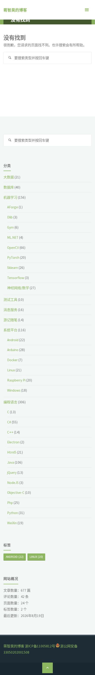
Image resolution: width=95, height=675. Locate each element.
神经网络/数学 (18, 288)
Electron (13, 442)
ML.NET (12, 237)
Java (10, 462)
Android (12, 340)
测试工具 (10, 299)
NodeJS (13, 482)
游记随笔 (10, 320)
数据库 (8, 187)
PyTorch (13, 257)
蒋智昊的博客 (15, 10)
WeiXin (12, 523)
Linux (11, 370)
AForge (12, 207)
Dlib (10, 217)
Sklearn (12, 267)
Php (10, 502)
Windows (14, 390)
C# (9, 422)
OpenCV (13, 247)
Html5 (11, 452)
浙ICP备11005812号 (40, 646)
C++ (10, 432)
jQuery (12, 472)
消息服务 (10, 310)
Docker (12, 360)
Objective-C (15, 492)
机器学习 (10, 197)
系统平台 (10, 330)
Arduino (12, 350)
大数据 (8, 177)
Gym (10, 227)
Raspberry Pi (16, 380)
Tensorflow (15, 278)
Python (12, 513)
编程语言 (10, 402)
